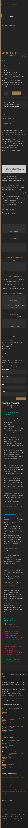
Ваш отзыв (5, 376)
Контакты (4, 809)
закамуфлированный (10, 106)
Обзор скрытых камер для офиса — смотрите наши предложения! (13, 792)
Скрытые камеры (9, 104)
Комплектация (8, 119)
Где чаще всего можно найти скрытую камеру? (11, 781)
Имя (3, 384)
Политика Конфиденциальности (10, 805)
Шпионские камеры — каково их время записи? (11, 785)
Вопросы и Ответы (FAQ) (8, 802)
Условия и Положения (7, 807)
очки (17, 106)
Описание (6, 114)
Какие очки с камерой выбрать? (10, 789)
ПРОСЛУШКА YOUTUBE (7, 800)
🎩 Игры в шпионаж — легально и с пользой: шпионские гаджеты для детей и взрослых (13, 778)
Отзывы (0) (6, 123)
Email (4, 391)
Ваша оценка (6, 369)
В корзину (16, 93)
